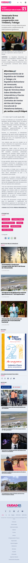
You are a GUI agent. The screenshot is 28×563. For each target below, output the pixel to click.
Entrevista (14, 554)
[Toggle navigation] (25, 2)
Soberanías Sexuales (14, 559)
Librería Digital (14, 543)
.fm (9, 515)
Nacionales (14, 524)
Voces (14, 532)
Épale (13, 515)
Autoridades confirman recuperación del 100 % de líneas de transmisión (13, 266)
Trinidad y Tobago (17, 219)
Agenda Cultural (14, 557)
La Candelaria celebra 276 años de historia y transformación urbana (13, 494)
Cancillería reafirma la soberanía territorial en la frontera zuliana (14, 472)
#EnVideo (8, 71)
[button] (14, 352)
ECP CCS (24, 515)
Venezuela (6, 219)
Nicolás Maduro (16, 226)
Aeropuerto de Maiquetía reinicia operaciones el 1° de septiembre (14, 293)
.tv (6, 515)
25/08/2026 (6, 270)
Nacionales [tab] (17, 387)
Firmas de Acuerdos (8, 223)
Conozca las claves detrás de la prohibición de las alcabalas (13, 408)
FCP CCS (18, 515)
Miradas (14, 549)
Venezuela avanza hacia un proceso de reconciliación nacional (12, 320)
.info (3, 515)
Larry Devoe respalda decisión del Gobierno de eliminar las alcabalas (14, 451)
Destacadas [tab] (7, 387)
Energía (20, 223)
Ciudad (14, 551)
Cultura (14, 529)
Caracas (14, 522)
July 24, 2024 (21, 117)
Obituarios (14, 546)
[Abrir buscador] (21, 2)
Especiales (14, 540)
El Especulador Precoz (14, 538)
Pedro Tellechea (7, 230)
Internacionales (14, 527)
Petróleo (5, 226)
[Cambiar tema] (17, 2)
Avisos (14, 535)
